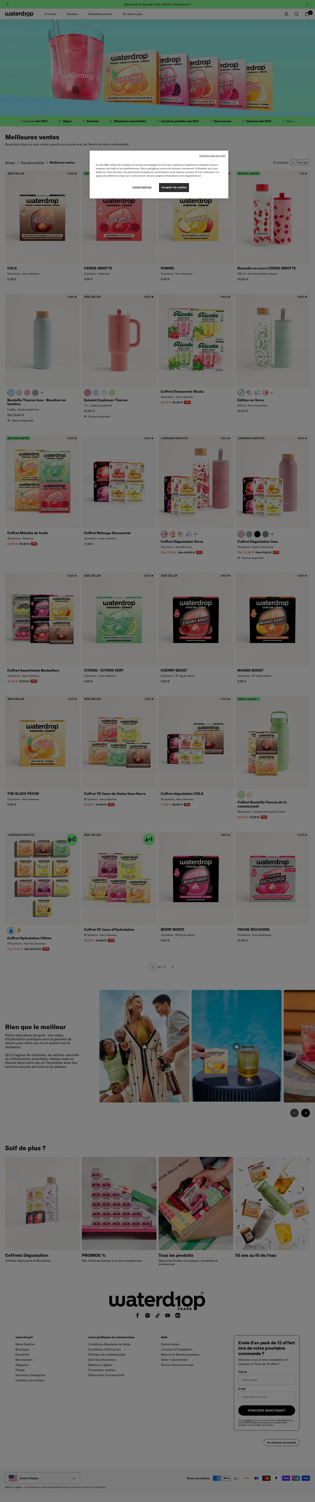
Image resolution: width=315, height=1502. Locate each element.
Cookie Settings (142, 187)
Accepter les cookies (174, 187)
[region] (159, 174)
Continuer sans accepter (212, 155)
